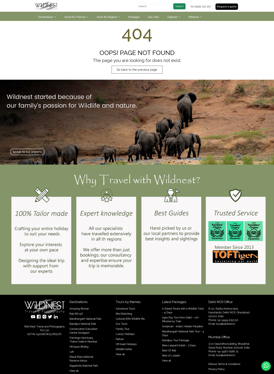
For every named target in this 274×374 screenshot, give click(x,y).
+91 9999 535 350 (200, 6)
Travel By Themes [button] (75, 17)
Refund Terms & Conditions (224, 364)
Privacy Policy (216, 369)
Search (179, 6)
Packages (134, 17)
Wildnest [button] (194, 17)
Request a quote (227, 6)
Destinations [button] (46, 17)
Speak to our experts (27, 151)
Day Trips (153, 17)
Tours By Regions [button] (107, 17)
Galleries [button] (172, 17)
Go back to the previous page (137, 69)
